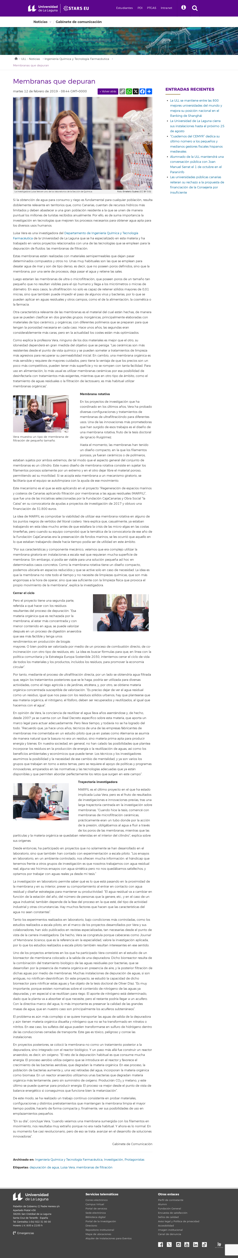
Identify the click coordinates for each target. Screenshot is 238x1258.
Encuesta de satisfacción (172, 1212)
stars (41, 1245)
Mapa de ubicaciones (98, 1234)
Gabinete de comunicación (79, 22)
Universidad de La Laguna (30, 1197)
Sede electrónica (96, 1212)
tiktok (206, 1243)
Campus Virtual (95, 1204)
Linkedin (197, 1243)
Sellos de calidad (168, 1217)
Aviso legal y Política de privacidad (178, 1221)
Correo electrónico (97, 1200)
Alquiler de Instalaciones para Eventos (109, 1238)
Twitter (171, 1243)
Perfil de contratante (170, 1200)
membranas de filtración (94, 1167)
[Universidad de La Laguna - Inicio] (44, 8)
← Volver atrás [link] (108, 91)
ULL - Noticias (30, 59)
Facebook (162, 1243)
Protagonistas (134, 1160)
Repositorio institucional (100, 1230)
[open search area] (195, 8)
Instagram (179, 1243)
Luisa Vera (67, 1167)
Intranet (166, 8)
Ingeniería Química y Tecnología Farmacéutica (77, 59)
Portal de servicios (96, 1208)
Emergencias (25, 1233)
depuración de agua (44, 1167)
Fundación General (169, 1208)
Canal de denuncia (169, 1234)
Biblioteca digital (96, 1217)
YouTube (188, 1243)
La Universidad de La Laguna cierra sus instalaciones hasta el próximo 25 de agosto (197, 126)
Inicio (16, 58)
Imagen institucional (170, 1230)
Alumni (162, 1204)
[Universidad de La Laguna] (77, 8)
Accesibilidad (166, 1225)
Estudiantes (124, 8)
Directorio (91, 1225)
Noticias (40, 22)
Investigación (113, 1160)
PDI (140, 8)
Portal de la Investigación (101, 1221)
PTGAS (151, 8)
